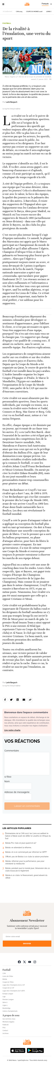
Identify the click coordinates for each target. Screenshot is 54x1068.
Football (7, 23)
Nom (7, 781)
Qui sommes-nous (9, 1019)
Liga (4, 996)
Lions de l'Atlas (8, 976)
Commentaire (11, 750)
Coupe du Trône (8, 982)
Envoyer (27, 944)
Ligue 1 (5, 1005)
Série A (5, 1002)
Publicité (6, 1025)
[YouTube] (29, 961)
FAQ (4, 1028)
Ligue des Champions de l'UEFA (14, 991)
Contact (5, 1030)
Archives (6, 1033)
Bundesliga (6, 1008)
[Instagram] (34, 961)
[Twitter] (24, 961)
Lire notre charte (12, 730)
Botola (5, 979)
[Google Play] (35, 1050)
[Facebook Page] (19, 961)
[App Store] (17, 1050)
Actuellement (7, 11)
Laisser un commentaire (27, 806)
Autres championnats (10, 1011)
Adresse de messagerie (17, 792)
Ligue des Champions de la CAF (14, 985)
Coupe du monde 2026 (34, 11)
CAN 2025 (19, 11)
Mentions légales (8, 1022)
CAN (4, 973)
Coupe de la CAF (8, 988)
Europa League (8, 994)
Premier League (8, 999)
